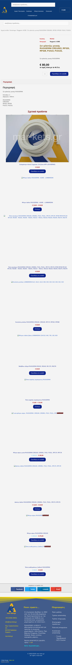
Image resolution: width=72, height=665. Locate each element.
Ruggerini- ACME (21, 30)
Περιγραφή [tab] (7, 82)
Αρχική (16, 11)
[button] (17, 589)
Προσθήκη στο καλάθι (59, 74)
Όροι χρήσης (57, 612)
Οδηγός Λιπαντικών (39, 11)
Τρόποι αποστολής (59, 615)
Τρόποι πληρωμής (59, 619)
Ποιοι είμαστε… (22, 11)
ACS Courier (61, 640)
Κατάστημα (29, 11)
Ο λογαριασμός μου (32, 15)
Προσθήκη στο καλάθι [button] (37, 171)
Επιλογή (37, 209)
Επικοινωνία (49, 11)
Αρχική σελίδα (5, 30)
